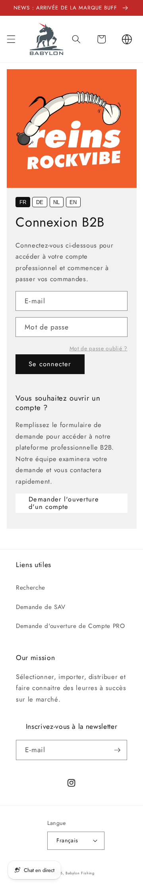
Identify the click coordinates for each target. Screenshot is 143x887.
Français (67, 840)
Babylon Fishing (80, 873)
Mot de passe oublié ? (99, 348)
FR (22, 202)
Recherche (30, 587)
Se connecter (50, 364)
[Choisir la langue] (126, 39)
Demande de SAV (40, 607)
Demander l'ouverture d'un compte (64, 503)
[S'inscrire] (117, 750)
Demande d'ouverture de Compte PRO (70, 626)
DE (39, 202)
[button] (10, 39)
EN (73, 202)
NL (56, 202)
